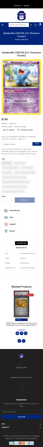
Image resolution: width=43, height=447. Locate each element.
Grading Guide (27, 130)
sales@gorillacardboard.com (21, 377)
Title (3, 159)
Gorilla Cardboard (21, 40)
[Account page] (36, 25)
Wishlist (26, 6)
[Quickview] (17, 333)
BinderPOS (33, 438)
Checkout (17, 6)
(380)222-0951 (21, 367)
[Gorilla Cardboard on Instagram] (25, 2)
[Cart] (40, 25)
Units (4, 196)
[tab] (21, 243)
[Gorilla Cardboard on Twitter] (21, 2)
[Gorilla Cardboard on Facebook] (17, 2)
